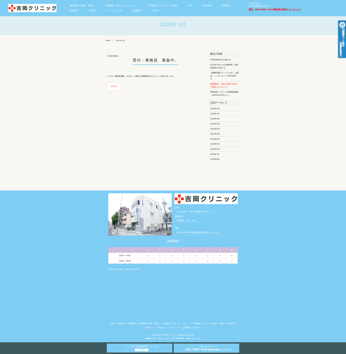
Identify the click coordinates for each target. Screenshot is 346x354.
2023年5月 (215, 134)
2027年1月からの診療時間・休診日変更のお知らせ (224, 66)
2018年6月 (215, 159)
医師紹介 (74, 10)
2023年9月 (215, 129)
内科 (190, 5)
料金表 (92, 10)
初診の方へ (150, 327)
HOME (155, 10)
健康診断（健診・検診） (82, 5)
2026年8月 (215, 108)
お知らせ (197, 327)
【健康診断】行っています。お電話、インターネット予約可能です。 (224, 76)
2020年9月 (215, 139)
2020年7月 (215, 144)
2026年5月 (215, 118)
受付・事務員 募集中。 (156, 60)
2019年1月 (214, 154)
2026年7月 (215, 113)
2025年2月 (215, 124)
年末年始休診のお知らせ (220, 59)
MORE (114, 86)
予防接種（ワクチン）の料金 (162, 5)
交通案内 (137, 10)
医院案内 (226, 5)
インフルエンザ (114, 10)
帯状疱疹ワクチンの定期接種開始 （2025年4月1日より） (224, 93)
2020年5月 (215, 149)
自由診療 (207, 5)
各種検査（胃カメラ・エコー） (121, 5)
